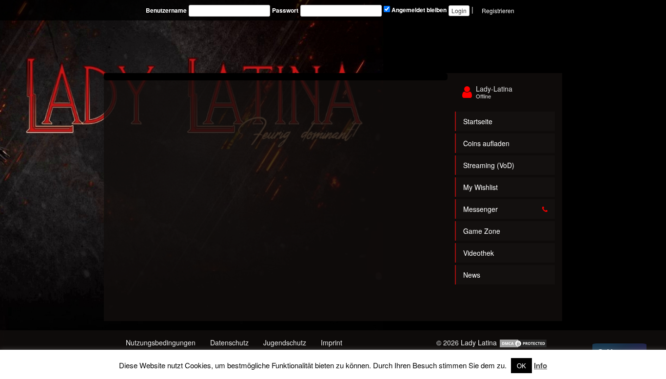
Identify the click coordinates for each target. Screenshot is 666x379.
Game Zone (481, 231)
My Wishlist (480, 187)
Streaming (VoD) (488, 165)
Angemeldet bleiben (418, 10)
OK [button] (521, 365)
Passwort (285, 10)
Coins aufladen (486, 143)
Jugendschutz (284, 342)
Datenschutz (229, 342)
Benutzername (166, 10)
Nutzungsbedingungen (161, 342)
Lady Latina (479, 342)
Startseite (477, 121)
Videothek (478, 253)
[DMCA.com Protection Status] (523, 342)
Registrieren (498, 10)
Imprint (331, 342)
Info (540, 365)
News (471, 275)
